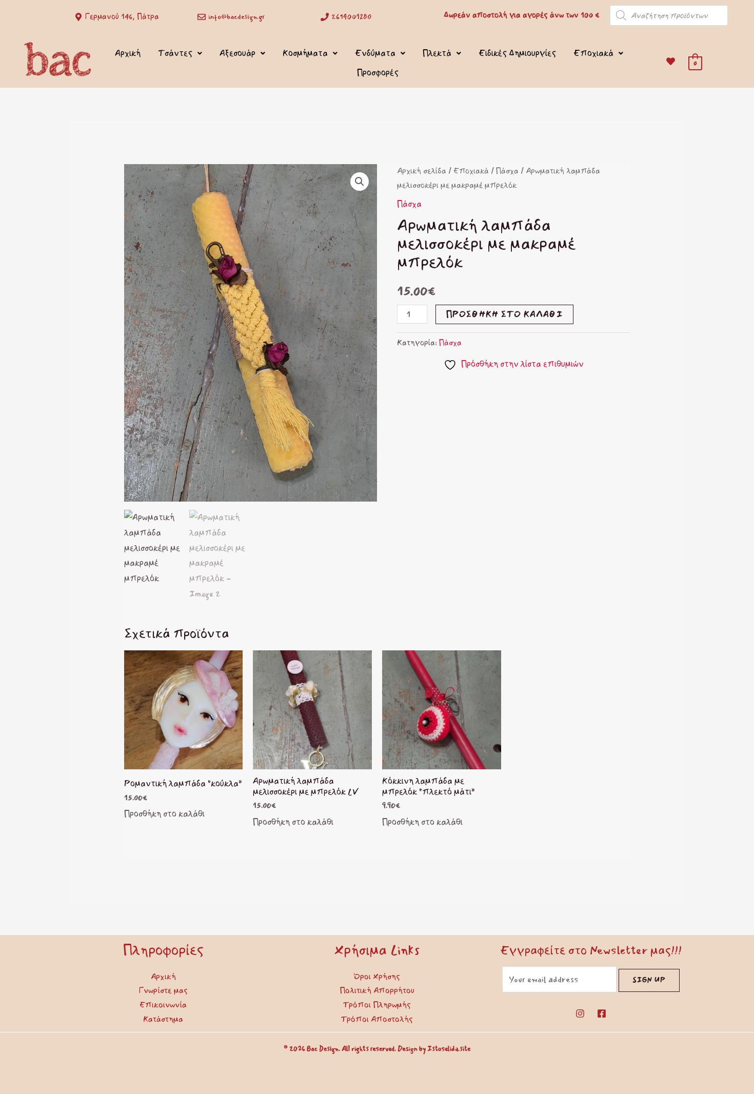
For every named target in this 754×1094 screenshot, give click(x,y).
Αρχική (128, 53)
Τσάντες (175, 53)
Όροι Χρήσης (377, 976)
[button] (359, 181)
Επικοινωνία (163, 1005)
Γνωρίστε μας (163, 990)
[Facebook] (601, 1013)
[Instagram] (580, 1013)
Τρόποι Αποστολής (377, 1019)
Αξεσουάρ (237, 53)
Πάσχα (507, 171)
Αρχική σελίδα (421, 171)
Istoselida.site (448, 1049)
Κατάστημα (163, 1019)
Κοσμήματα (305, 53)
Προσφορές (378, 72)
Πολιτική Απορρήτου (377, 990)
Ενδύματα (375, 53)
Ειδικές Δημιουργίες (517, 53)
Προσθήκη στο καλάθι (504, 314)
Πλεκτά (437, 53)
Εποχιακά (593, 53)
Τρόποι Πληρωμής (377, 1005)
